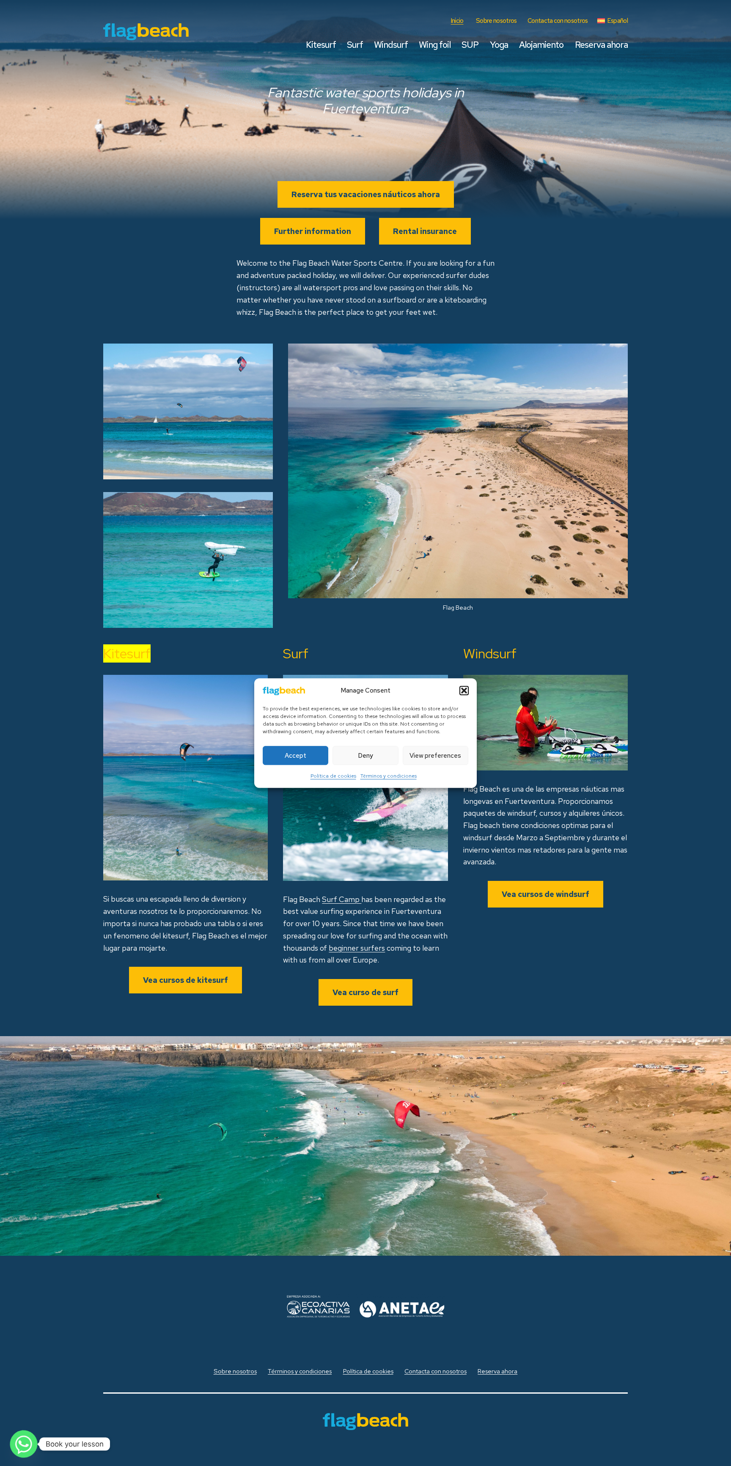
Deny (365, 755)
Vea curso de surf (365, 992)
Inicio (457, 21)
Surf (355, 44)
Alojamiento (541, 44)
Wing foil (435, 44)
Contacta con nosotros (558, 21)
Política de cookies (333, 776)
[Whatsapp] (23, 1444)
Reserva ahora (601, 44)
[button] (464, 690)
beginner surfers (357, 948)
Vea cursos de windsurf (545, 894)
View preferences (435, 755)
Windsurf (390, 44)
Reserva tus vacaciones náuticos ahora (365, 194)
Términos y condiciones (388, 776)
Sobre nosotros (496, 21)
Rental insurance (425, 231)
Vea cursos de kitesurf (185, 980)
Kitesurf (321, 44)
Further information (312, 231)
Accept (295, 755)
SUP (470, 44)
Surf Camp (341, 899)
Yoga (499, 44)
